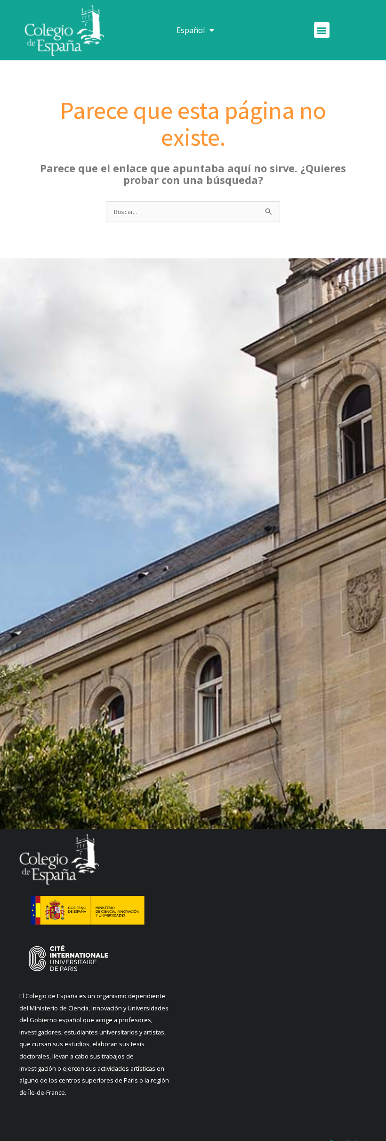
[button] (322, 30)
